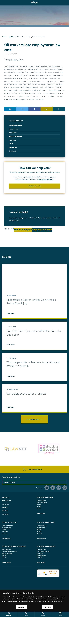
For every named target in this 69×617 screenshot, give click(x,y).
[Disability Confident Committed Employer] (51, 449)
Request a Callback (42, 230)
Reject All (48, 607)
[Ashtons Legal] (34, 2)
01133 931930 (6, 539)
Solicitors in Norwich (45, 522)
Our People (6, 501)
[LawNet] (18, 449)
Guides (11, 144)
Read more (10, 314)
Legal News (12, 37)
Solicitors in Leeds (9, 522)
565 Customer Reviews (53, 575)
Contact (5, 514)
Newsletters (12, 151)
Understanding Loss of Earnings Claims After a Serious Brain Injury (31, 302)
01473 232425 (41, 513)
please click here (58, 601)
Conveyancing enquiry (46, 179)
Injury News (12, 133)
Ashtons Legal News (15, 125)
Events (5, 507)
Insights (5, 504)
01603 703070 (41, 539)
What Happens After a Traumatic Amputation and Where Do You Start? (32, 364)
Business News (13, 129)
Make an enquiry (34, 186)
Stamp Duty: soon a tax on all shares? (26, 394)
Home (4, 37)
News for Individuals (15, 136)
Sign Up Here (9, 482)
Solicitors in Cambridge (46, 546)
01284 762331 (6, 562)
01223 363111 (40, 562)
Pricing (5, 511)
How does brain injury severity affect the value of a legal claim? (33, 333)
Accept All (21, 607)
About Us (5, 498)
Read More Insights (34, 419)
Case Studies (13, 147)
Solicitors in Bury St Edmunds (14, 546)
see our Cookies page (22, 601)
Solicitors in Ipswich (45, 497)
